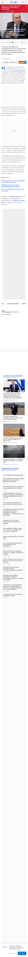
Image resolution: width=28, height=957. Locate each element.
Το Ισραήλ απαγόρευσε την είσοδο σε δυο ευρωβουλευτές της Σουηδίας (13, 487)
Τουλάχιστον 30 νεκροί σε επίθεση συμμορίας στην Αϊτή (12, 595)
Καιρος (22, 2)
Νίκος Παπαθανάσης (13, 303)
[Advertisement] (14, 363)
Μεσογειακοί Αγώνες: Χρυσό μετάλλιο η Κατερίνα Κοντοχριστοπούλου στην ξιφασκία (13, 569)
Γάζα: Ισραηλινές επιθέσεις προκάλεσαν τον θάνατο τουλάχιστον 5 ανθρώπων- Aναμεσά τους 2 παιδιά (13, 577)
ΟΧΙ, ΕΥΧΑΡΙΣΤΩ (12, 953)
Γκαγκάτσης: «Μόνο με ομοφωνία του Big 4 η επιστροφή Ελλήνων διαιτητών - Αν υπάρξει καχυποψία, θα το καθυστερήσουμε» (12, 587)
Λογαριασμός (26, 2)
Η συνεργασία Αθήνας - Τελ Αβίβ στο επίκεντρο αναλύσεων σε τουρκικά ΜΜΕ (13, 461)
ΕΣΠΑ (21, 73)
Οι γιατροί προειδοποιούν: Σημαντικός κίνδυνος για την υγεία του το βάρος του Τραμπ (13, 418)
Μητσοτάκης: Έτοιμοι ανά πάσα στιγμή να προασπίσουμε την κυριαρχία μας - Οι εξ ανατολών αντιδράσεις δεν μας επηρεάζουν (12, 396)
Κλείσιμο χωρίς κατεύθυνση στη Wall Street (13, 537)
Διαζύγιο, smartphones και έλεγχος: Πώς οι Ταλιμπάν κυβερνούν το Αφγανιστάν (13, 439)
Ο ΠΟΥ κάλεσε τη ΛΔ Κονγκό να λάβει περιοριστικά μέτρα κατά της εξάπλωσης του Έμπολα (13, 480)
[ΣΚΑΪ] (14, 2)
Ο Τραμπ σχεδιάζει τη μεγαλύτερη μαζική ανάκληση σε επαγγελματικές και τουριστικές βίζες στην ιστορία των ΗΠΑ (13, 495)
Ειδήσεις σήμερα (15, 196)
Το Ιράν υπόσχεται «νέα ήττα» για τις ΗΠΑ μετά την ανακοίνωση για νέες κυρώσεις (13, 561)
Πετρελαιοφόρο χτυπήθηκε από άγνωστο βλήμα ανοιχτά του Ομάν (12, 503)
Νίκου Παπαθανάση (19, 71)
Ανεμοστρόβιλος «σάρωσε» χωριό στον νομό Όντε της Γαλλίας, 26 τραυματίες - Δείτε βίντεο (12, 530)
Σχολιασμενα (18, 475)
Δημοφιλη (10, 475)
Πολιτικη (5, 400)
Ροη (4, 475)
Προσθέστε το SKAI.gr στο (13, 62)
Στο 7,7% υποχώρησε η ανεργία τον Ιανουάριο (12, 190)
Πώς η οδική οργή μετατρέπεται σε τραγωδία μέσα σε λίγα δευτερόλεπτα (12, 545)
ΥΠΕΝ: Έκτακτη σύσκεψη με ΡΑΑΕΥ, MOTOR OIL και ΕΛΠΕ (10, 185)
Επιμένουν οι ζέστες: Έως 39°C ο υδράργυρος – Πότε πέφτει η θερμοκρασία (11, 7)
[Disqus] (14, 328)
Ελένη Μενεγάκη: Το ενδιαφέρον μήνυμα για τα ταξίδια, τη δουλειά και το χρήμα (13, 553)
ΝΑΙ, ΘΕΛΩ (22, 953)
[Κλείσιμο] (26, 6)
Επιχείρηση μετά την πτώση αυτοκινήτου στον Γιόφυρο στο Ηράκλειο (11, 522)
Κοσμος (5, 421)
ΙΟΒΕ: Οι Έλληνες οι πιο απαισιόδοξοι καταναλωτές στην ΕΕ (13, 181)
